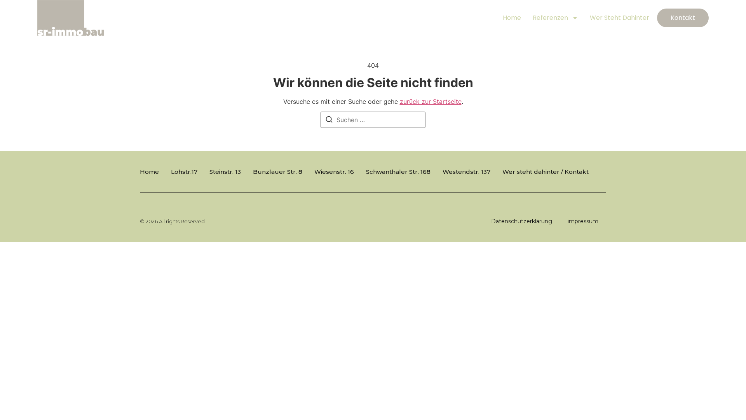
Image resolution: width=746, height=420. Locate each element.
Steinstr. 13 (225, 171)
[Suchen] (329, 120)
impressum (583, 221)
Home (512, 17)
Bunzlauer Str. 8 (277, 171)
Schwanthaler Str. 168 (398, 171)
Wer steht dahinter (619, 17)
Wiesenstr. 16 (334, 171)
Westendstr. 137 (466, 171)
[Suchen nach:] (373, 120)
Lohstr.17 (184, 171)
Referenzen (550, 17)
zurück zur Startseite (431, 101)
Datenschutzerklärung (521, 221)
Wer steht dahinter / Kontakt (545, 171)
